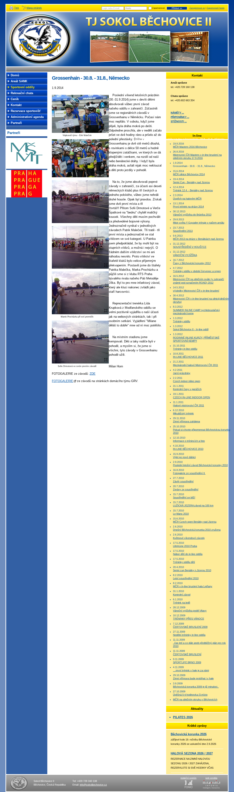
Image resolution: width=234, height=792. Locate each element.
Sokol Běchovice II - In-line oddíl (190, 329)
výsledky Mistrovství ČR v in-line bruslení (196, 290)
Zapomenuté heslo (215, 8)
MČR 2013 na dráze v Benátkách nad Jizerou (198, 239)
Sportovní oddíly (164, 139)
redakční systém (189, 778)
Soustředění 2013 (183, 230)
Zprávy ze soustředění (185, 489)
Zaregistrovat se (197, 8)
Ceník (15, 99)
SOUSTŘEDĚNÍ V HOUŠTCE (189, 247)
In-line (179, 139)
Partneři (16, 123)
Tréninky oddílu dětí (184, 562)
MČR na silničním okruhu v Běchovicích (195, 699)
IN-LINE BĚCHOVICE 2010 (188, 449)
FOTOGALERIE (62, 381)
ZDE (93, 373)
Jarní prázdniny (181, 373)
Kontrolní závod (181, 594)
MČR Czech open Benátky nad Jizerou (194, 521)
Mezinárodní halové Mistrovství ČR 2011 (195, 365)
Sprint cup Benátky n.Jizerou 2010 (192, 570)
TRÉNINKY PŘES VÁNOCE (188, 618)
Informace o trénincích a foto (189, 441)
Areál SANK (19, 81)
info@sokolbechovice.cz (93, 784)
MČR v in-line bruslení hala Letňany (192, 586)
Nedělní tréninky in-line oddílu (189, 635)
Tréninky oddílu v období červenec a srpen (197, 271)
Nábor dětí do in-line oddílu (187, 554)
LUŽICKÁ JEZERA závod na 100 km (193, 505)
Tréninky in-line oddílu (185, 348)
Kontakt (16, 105)
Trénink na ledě (181, 602)
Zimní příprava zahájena (186, 421)
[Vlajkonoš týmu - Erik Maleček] (80, 132)
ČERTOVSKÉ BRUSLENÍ (187, 654)
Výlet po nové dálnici (184, 457)
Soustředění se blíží (184, 497)
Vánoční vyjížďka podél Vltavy (190, 610)
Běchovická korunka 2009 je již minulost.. (196, 686)
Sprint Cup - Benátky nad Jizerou (191, 182)
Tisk (16, 7)
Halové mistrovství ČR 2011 (188, 405)
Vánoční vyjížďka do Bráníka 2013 (192, 214)
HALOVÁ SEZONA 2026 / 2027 (192, 753)
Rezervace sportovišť (26, 111)
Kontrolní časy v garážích (187, 389)
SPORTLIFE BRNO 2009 (187, 662)
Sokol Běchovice (41, 39)
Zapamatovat (158, 8)
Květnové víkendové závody (189, 538)
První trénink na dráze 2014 (188, 206)
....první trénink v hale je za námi (191, 670)
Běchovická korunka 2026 (189, 734)
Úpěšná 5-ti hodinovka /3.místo (190, 694)
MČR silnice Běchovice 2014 (189, 174)
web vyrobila (211, 778)
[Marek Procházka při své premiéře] (80, 313)
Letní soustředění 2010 (186, 578)
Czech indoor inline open (186, 381)
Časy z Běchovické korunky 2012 (192, 263)
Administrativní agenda (27, 117)
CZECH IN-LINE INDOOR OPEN (191, 397)
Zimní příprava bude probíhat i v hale (193, 678)
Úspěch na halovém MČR (187, 198)
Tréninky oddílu (181, 321)
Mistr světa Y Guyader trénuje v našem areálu (198, 222)
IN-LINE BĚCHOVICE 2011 (188, 356)
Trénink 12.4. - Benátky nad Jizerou (193, 190)
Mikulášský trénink (183, 413)
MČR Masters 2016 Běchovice (190, 146)
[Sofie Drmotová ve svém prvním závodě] (80, 362)
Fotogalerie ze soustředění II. (189, 473)
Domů (15, 75)
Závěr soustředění (183, 481)
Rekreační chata (22, 93)
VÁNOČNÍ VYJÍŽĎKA (185, 255)
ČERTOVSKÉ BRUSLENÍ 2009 (190, 626)
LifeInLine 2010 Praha (185, 546)
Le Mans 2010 (181, 513)
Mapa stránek (34, 7)
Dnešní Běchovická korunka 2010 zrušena (197, 529)
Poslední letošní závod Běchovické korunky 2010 (200, 465)
